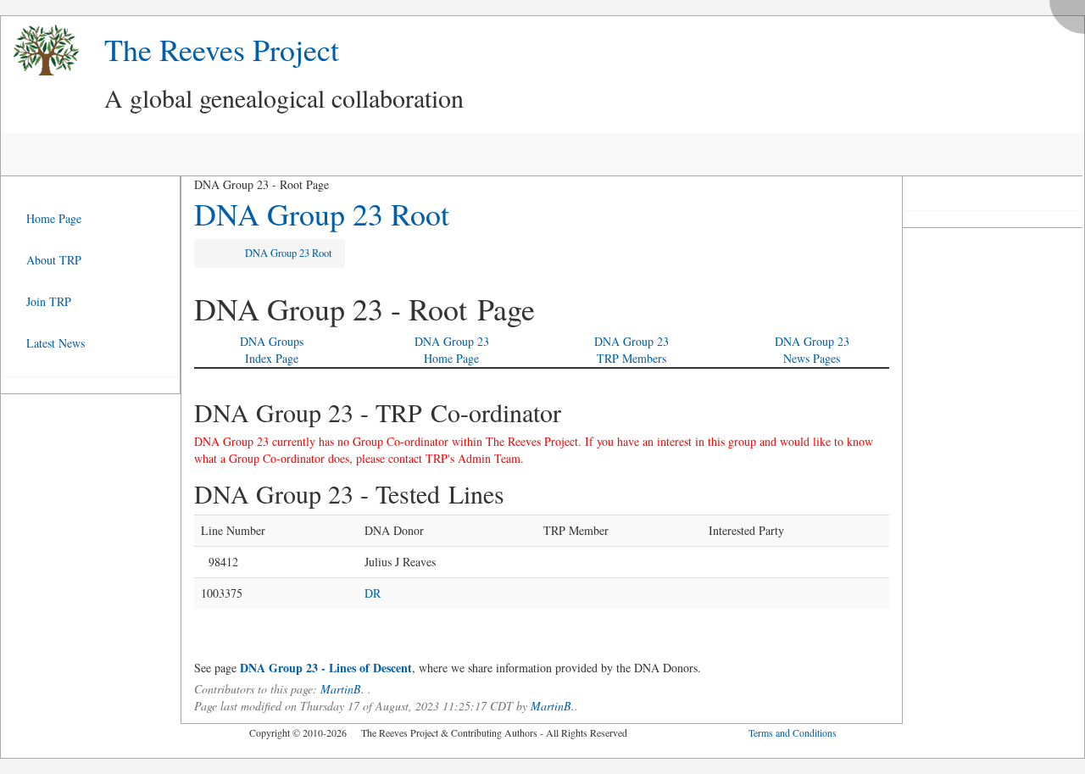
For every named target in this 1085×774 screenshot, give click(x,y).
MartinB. (342, 689)
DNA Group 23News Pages (812, 349)
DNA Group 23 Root (321, 213)
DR (372, 593)
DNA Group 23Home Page (452, 349)
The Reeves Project (221, 49)
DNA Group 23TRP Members (631, 349)
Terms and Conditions (792, 732)
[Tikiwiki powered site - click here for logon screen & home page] (40, 50)
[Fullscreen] (1071, 12)
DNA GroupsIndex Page (271, 349)
